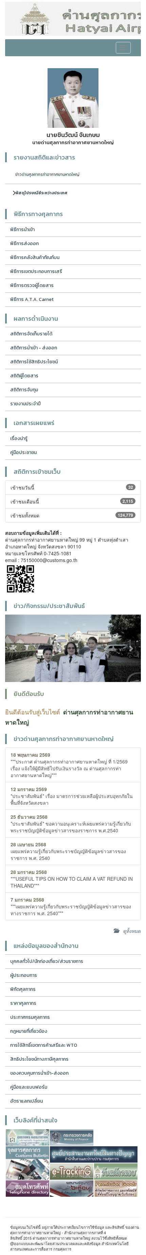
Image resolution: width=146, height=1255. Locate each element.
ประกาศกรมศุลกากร (30, 1017)
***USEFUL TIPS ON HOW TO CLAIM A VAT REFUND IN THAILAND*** (72, 878)
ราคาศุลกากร (23, 1003)
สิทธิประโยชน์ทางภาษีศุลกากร (39, 1059)
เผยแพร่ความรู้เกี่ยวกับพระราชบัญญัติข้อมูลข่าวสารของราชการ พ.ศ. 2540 (68, 851)
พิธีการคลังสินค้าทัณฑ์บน (34, 257)
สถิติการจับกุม (24, 389)
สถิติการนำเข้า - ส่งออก (33, 347)
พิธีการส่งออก (24, 243)
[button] (15, 648)
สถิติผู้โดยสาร (24, 375)
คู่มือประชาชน (23, 452)
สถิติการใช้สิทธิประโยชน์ (34, 361)
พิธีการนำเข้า (22, 229)
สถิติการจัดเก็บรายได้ (31, 333)
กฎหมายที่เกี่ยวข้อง (28, 1031)
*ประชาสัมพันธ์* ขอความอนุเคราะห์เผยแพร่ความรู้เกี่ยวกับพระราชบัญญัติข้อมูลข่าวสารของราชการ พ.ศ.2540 (71, 823)
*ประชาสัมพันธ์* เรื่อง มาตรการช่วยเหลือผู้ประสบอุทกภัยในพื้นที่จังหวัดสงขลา (72, 796)
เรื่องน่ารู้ (19, 438)
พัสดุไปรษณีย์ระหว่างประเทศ (41, 193)
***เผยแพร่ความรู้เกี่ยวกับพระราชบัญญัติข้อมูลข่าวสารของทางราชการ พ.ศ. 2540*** (71, 906)
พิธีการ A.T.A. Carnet (32, 299)
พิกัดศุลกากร (23, 989)
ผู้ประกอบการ (23, 975)
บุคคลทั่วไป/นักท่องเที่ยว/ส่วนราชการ (46, 961)
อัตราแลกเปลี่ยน (26, 1101)
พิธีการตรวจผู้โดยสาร (32, 285)
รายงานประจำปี (25, 403)
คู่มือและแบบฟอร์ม (28, 1087)
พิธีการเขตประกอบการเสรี (36, 271)
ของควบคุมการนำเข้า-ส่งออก (39, 1073)
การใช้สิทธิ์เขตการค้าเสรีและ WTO (43, 1045)
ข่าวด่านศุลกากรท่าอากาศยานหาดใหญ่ (47, 174)
